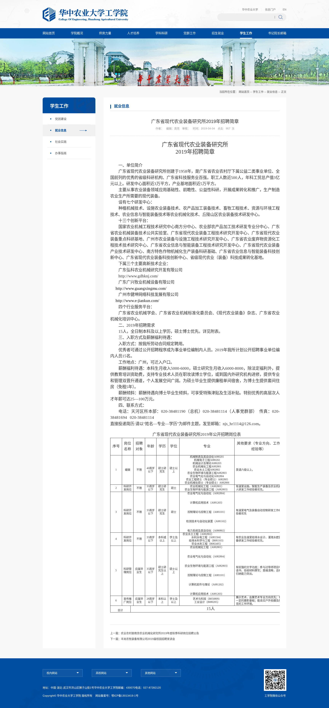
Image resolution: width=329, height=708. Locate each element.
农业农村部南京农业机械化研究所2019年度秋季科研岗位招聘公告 (160, 633)
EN (284, 9)
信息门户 (270, 9)
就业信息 (272, 91)
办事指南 (60, 153)
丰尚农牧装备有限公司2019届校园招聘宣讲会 (148, 638)
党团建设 (60, 119)
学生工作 (258, 91)
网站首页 (244, 91)
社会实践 (60, 141)
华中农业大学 (250, 9)
